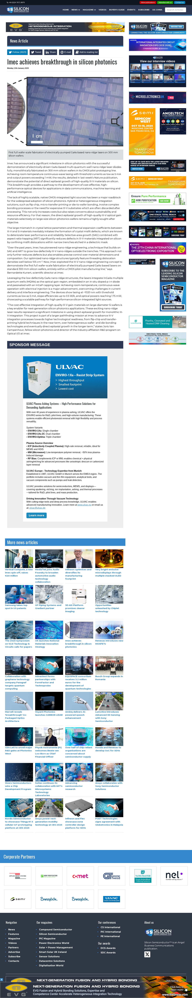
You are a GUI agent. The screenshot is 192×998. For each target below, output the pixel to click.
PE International (110, 936)
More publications (148, 3)
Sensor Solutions (49, 956)
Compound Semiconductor (55, 929)
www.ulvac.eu (84, 505)
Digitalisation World (51, 965)
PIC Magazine (47, 938)
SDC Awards (108, 952)
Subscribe (144, 10)
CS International (110, 927)
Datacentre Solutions (52, 961)
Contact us (180, 3)
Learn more (36, 515)
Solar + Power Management (56, 947)
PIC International (111, 932)
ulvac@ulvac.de (37, 508)
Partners (13, 947)
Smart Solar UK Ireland (53, 952)
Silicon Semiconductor (53, 934)
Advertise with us (165, 3)
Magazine (88, 10)
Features (13, 934)
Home (66, 10)
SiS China (157, 10)
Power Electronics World (54, 943)
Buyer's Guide (117, 10)
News (75, 10)
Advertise (14, 952)
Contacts (13, 961)
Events (131, 10)
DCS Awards (108, 948)
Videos (102, 10)
